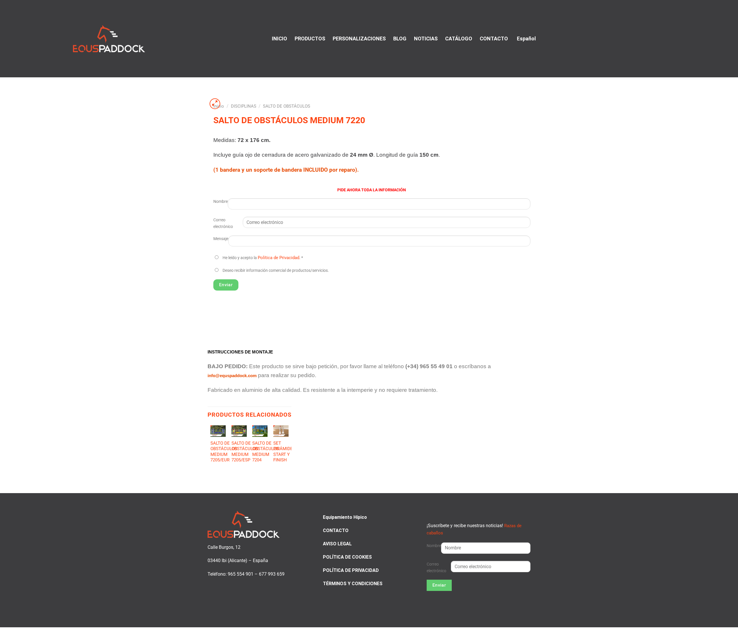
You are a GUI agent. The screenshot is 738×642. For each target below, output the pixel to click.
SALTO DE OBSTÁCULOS (286, 106)
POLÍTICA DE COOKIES (347, 557)
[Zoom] (215, 103)
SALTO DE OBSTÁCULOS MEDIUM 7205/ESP (244, 452)
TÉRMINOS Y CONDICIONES (353, 583)
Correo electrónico (223, 223)
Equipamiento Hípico (345, 517)
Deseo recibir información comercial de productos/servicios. (276, 270)
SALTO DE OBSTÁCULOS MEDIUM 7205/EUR (223, 452)
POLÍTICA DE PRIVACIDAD (351, 570)
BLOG (399, 38)
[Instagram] (670, 38)
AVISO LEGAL (337, 543)
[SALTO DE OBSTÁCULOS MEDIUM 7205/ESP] (239, 431)
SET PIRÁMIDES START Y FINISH (284, 452)
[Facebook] (663, 38)
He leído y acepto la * (263, 257)
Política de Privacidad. (279, 257)
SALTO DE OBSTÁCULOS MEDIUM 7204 (265, 452)
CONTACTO (494, 38)
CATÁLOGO (458, 38)
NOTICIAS (426, 38)
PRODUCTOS (310, 38)
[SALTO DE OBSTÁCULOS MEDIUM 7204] (260, 431)
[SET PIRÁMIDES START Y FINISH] (281, 431)
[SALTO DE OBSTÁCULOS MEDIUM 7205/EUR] (218, 431)
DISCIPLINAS (243, 106)
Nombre (220, 201)
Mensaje (220, 238)
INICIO (279, 38)
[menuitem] (526, 38)
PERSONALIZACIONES (359, 38)
